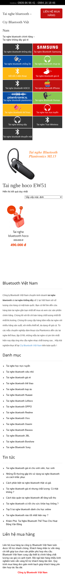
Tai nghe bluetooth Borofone (20, 441)
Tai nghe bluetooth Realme (19, 412)
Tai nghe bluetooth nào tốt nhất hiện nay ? (27, 515)
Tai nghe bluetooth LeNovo (19, 401)
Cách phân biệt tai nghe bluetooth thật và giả (28, 483)
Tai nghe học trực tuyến (47, 112)
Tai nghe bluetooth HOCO (17, 88)
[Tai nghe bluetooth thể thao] (17, 107)
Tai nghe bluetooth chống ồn (17, 64)
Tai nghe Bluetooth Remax (47, 100)
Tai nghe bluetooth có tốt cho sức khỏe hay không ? (32, 503)
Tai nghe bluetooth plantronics (17, 100)
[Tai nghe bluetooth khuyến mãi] (17, 131)
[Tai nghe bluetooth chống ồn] (17, 59)
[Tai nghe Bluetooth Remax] (47, 95)
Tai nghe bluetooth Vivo (18, 418)
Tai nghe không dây (17, 124)
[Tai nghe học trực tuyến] (47, 107)
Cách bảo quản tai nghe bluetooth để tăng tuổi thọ (31, 497)
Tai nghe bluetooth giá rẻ (47, 76)
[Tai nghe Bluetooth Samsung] (47, 46)
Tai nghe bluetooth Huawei (19, 395)
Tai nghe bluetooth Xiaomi (19, 424)
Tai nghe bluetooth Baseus (19, 430)
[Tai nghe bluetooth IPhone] (47, 83)
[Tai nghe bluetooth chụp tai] (47, 59)
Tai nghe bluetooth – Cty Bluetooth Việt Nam (17, 22)
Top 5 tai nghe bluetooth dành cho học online (28, 509)
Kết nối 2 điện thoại (17, 76)
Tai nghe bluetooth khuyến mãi (17, 137)
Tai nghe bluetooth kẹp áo (19, 389)
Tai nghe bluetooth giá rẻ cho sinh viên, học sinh (30, 468)
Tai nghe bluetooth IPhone (47, 88)
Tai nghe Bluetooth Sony (18, 447)
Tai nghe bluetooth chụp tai (47, 64)
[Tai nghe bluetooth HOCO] (17, 83)
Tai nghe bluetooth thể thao (17, 112)
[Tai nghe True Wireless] (47, 119)
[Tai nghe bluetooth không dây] (17, 46)
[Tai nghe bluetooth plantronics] (17, 95)
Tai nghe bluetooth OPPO (19, 406)
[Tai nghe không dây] (17, 119)
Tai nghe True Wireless (47, 124)
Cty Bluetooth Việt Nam (31, 345)
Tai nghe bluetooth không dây (18, 52)
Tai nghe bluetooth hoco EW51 (18, 236)
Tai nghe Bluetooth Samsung (47, 52)
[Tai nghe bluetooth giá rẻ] (47, 71)
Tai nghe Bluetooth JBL (17, 435)
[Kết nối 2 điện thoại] (17, 71)
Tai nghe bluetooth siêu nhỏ (20, 371)
